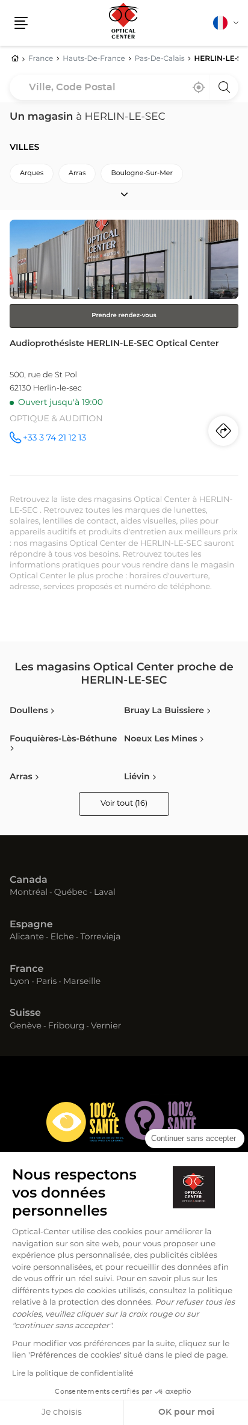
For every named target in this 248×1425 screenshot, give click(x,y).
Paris (46, 982)
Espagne (31, 925)
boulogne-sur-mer (141, 173)
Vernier (106, 1026)
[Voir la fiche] (124, 347)
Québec (70, 893)
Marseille (82, 982)
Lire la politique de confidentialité (73, 1373)
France (26, 969)
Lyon (19, 982)
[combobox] (124, 87)
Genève (26, 1026)
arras (77, 173)
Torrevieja (100, 937)
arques (31, 173)
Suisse (25, 1013)
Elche (62, 937)
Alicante (27, 937)
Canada (29, 880)
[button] (21, 23)
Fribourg (66, 1026)
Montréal (29, 893)
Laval (105, 893)
